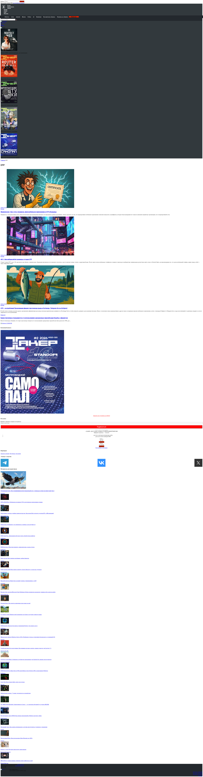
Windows (7, 16)
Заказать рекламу (5, 453)
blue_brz (2, 684)
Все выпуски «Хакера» (49, 16)
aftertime (2, 639)
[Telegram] (5, 463)
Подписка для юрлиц (15, 453)
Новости (3, 315)
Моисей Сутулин (4, 707)
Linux (12, 16)
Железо (24, 16)
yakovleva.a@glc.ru (19, 765)
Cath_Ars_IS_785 (4, 650)
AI (33, 16)
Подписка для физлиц (197, 771)
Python (29, 16)
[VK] (101, 463)
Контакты (200, 775)
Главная (3, 160)
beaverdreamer (4, 572)
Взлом (2, 209)
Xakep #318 (4, 207)
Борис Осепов (4, 718)
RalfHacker (3, 538)
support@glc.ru (20, 764)
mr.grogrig (3, 583)
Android (18, 16)
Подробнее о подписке (101, 447)
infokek (2, 729)
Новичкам (38, 16)
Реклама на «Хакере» (62, 16)
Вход (201, 2)
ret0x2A (2, 504)
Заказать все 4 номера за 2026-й (101, 415)
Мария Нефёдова (4, 515)
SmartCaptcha (105, 429)
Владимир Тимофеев (5, 662)
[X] (198, 463)
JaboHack (3, 493)
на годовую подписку (18, 3)
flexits (2, 617)
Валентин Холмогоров (6, 752)
